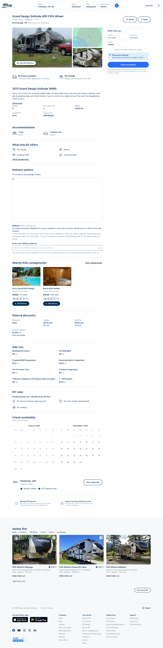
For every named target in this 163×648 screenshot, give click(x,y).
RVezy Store (63, 640)
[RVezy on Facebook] (13, 630)
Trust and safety (112, 627)
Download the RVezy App (91, 634)
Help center (134, 618)
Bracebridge (61, 532)
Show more (17, 103)
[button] (52, 5)
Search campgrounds (90, 631)
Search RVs (86, 618)
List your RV (86, 621)
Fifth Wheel (33, 532)
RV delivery (110, 621)
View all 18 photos (27, 63)
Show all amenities (21, 159)
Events (84, 640)
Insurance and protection (115, 624)
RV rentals (23, 532)
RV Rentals (86, 624)
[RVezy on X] (29, 630)
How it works (111, 618)
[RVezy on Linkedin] (35, 630)
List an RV (149, 6)
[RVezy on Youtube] (19, 630)
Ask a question (92, 482)
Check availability (128, 65)
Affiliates (62, 634)
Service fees (111, 631)
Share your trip (111, 637)
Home (14, 532)
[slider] (52, 567)
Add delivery (22, 303)
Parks (84, 643)
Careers (62, 624)
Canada (42, 532)
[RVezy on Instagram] (24, 630)
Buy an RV (86, 627)
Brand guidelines (65, 631)
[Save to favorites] (54, 537)
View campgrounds (93, 263)
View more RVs (142, 590)
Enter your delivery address (24, 243)
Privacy (50, 608)
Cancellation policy (113, 634)
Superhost (86, 637)
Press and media (65, 627)
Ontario (51, 532)
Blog (60, 621)
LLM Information (135, 624)
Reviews (62, 637)
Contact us (134, 621)
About (61, 618)
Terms (42, 608)
